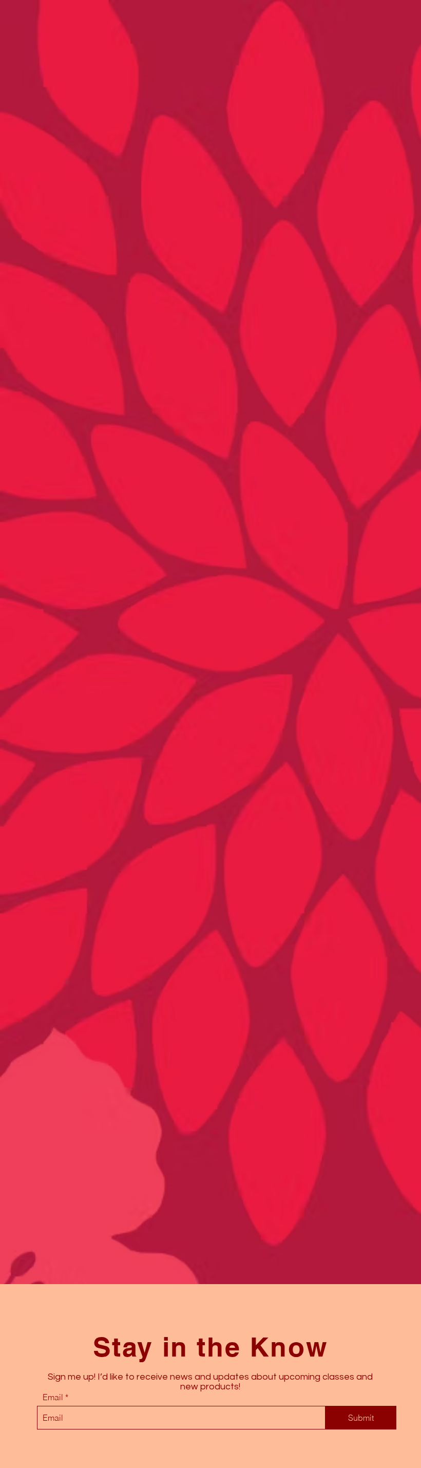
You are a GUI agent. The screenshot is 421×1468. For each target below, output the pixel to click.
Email (53, 1397)
